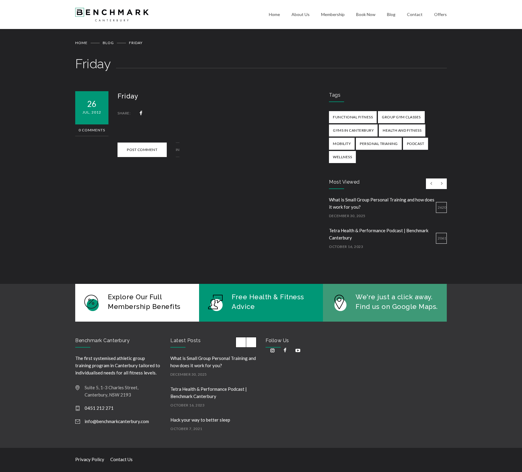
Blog (391, 14)
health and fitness (402, 130)
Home (274, 14)
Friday (128, 96)
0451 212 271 (99, 408)
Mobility (342, 143)
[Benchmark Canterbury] (172, 14)
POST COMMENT (142, 149)
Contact (415, 14)
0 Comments (92, 130)
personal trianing (379, 143)
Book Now (365, 14)
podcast (415, 143)
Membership (333, 14)
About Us (301, 14)
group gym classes (401, 117)
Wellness (342, 157)
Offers (440, 14)
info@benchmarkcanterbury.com (117, 421)
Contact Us (121, 459)
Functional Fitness (353, 117)
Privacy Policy (89, 459)
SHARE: (124, 113)
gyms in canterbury (353, 130)
